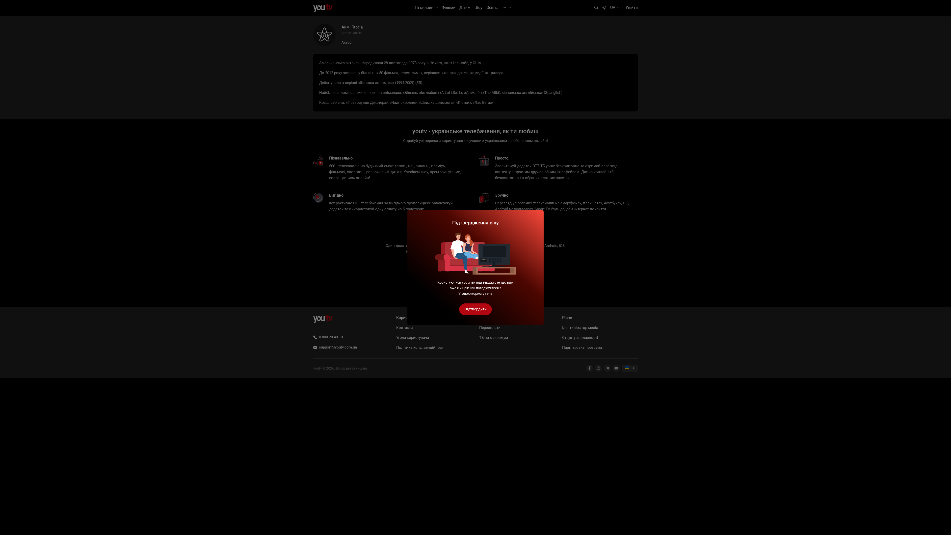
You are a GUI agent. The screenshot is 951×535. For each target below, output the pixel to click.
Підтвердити (475, 309)
